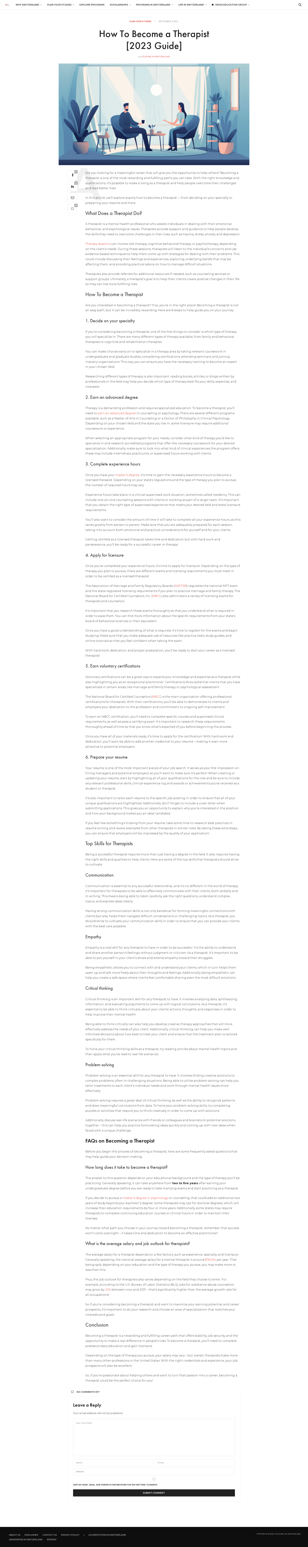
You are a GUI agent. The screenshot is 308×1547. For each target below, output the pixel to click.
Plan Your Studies (59, 4)
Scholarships (119, 4)
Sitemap (52, 1539)
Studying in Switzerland (155, 56)
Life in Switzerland (191, 4)
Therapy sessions (98, 244)
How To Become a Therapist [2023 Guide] (154, 39)
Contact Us (49, 1534)
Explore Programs (91, 4)
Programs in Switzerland (153, 4)
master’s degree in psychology (145, 1198)
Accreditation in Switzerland (107, 1534)
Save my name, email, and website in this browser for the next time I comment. (115, 1485)
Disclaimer (31, 1534)
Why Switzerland (27, 4)
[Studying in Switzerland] (7, 5)
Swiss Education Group (231, 4)
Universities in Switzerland (26, 1539)
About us (14, 1534)
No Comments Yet (88, 1392)
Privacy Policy (70, 1534)
